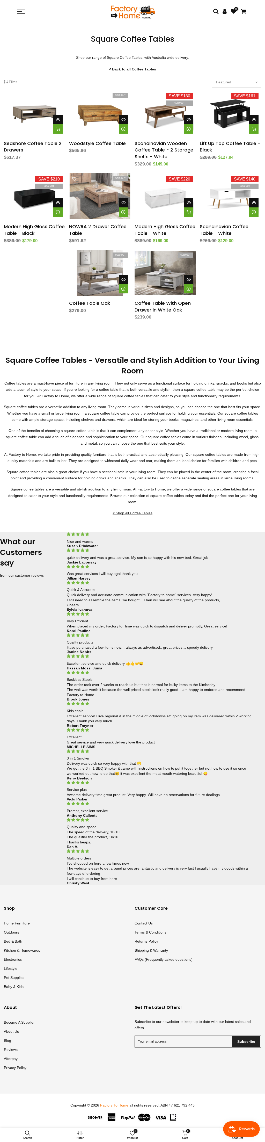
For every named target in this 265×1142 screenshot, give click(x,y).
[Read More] (123, 129)
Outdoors (11, 932)
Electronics (13, 959)
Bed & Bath (13, 941)
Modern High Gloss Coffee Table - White (165, 229)
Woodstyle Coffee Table (97, 143)
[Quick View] (58, 119)
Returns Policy (146, 941)
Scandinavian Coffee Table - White (224, 229)
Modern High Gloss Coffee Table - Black (34, 229)
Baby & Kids (14, 987)
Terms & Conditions (150, 932)
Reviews (11, 1049)
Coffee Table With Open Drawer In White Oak (163, 306)
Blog (7, 1040)
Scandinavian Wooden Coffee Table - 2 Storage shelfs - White (164, 150)
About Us (11, 1031)
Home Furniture (17, 923)
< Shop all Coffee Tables (132, 513)
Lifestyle (10, 968)
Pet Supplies (14, 977)
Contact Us (144, 923)
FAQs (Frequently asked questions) (164, 959)
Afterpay (11, 1059)
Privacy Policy (15, 1068)
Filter (13, 82)
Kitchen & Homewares (22, 950)
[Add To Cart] (58, 129)
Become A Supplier (19, 1022)
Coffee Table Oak (89, 303)
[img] (159, 534)
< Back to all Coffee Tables (132, 69)
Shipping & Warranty (151, 950)
